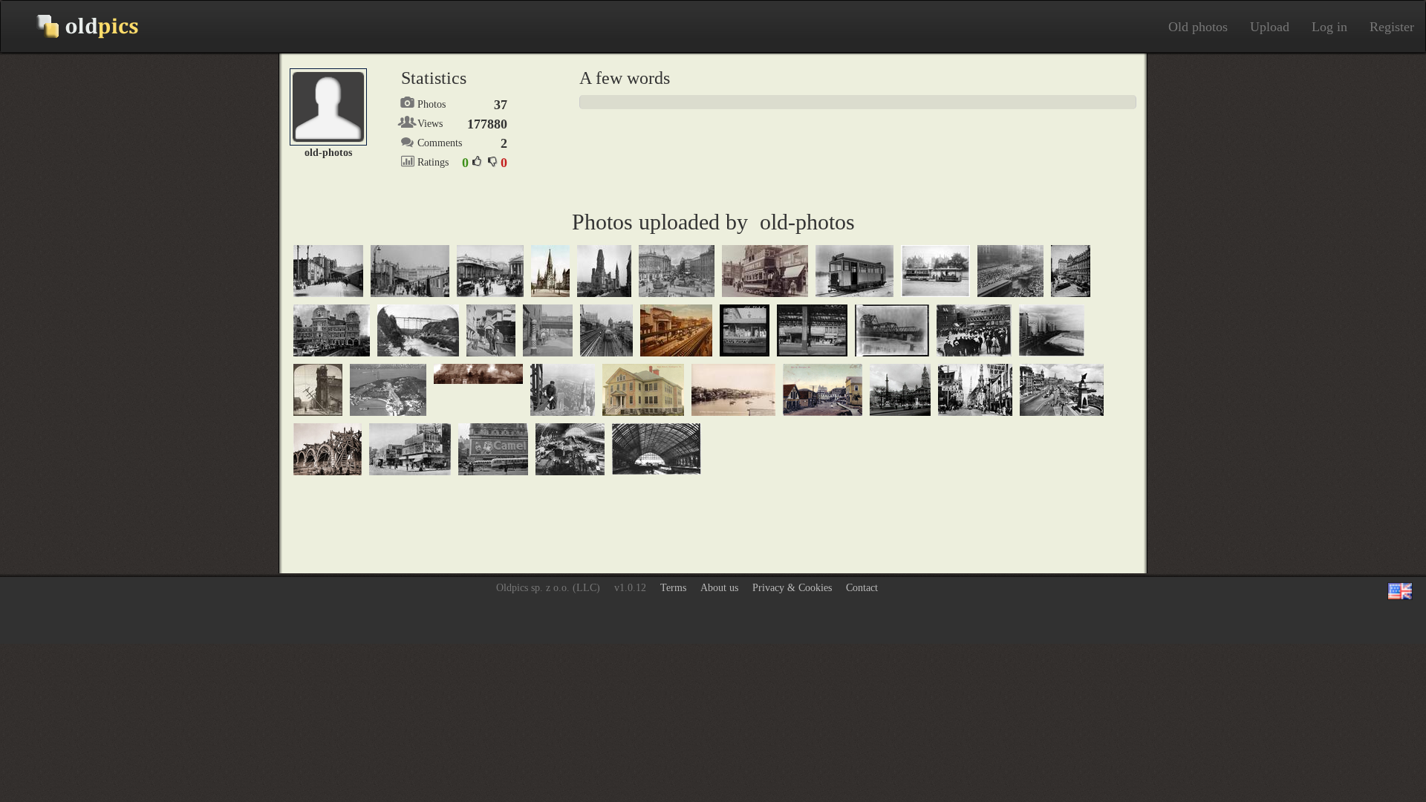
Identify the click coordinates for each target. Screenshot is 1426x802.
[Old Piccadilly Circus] (676, 270)
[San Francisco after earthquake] (478, 373)
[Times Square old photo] (1010, 270)
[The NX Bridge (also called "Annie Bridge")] (892, 330)
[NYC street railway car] (974, 330)
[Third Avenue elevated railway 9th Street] (606, 330)
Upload (1269, 26)
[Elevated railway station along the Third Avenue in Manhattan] (744, 330)
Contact (862, 587)
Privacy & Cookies (792, 587)
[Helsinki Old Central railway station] (328, 270)
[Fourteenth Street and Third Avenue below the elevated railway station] (812, 330)
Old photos (1198, 26)
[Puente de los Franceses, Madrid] (327, 448)
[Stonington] (733, 389)
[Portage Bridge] (418, 330)
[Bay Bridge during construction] (388, 389)
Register (1392, 26)
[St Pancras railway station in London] (570, 448)
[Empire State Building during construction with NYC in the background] (562, 389)
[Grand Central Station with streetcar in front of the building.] (331, 330)
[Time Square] (493, 448)
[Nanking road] (975, 389)
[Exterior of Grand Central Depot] (1070, 270)
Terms (673, 587)
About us (719, 587)
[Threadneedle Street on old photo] (490, 270)
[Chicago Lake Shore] (1051, 330)
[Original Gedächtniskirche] (550, 270)
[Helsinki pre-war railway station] (410, 270)
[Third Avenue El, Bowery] (676, 330)
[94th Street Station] (490, 330)
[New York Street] (548, 330)
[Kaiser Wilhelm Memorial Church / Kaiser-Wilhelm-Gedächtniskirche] (604, 270)
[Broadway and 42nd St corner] (410, 448)
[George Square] (900, 389)
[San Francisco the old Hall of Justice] (317, 389)
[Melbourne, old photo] (935, 270)
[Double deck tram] (765, 270)
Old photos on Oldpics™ (75, 27)
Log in (1329, 26)
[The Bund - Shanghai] (1062, 389)
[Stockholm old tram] (854, 270)
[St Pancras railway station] (656, 448)
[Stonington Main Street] (822, 389)
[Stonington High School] (643, 389)
